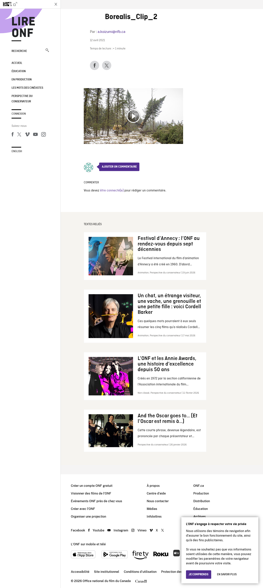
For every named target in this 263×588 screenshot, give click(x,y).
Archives (199, 516)
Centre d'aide (156, 493)
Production (201, 493)
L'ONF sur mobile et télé (88, 544)
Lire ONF (23, 27)
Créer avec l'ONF (83, 509)
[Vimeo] (27, 135)
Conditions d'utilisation (140, 572)
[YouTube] (35, 135)
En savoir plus (227, 574)
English (17, 151)
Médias (152, 509)
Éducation (19, 71)
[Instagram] (43, 135)
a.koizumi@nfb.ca (111, 32)
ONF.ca (198, 486)
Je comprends (199, 574)
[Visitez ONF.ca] (25, 4)
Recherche (19, 51)
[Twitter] (19, 135)
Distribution (201, 501)
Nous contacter (158, 501)
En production (22, 79)
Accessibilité (80, 572)
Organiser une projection (88, 516)
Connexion (19, 113)
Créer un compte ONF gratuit (91, 486)
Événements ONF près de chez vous (96, 501)
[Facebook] (12, 135)
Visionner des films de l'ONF (91, 493)
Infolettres (154, 516)
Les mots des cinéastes (27, 87)
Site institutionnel (106, 572)
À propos (153, 486)
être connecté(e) (112, 191)
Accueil (17, 63)
